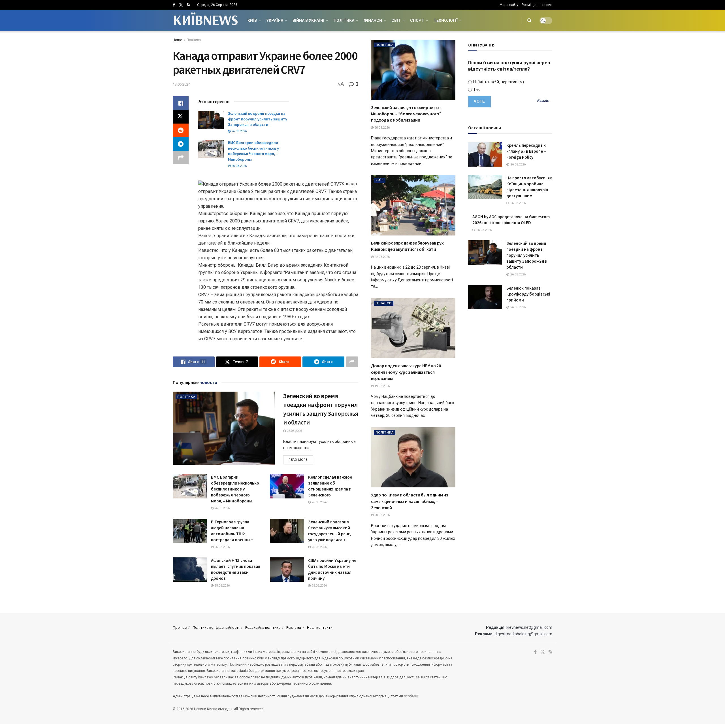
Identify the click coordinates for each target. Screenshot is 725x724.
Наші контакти (319, 627)
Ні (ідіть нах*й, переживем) (498, 82)
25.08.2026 (319, 547)
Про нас (180, 627)
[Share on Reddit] (181, 130)
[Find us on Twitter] (181, 5)
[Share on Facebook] (181, 103)
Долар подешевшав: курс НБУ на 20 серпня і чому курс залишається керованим (406, 372)
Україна (274, 20)
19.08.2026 (382, 386)
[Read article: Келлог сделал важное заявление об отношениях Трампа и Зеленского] (287, 486)
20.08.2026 (382, 127)
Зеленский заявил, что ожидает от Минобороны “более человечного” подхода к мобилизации (406, 114)
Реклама (293, 627)
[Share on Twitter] (181, 117)
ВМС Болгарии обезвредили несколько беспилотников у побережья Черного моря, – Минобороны (253, 151)
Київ (252, 20)
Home (177, 40)
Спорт (417, 20)
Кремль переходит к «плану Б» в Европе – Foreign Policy (526, 151)
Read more (301, 460)
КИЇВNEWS (205, 20)
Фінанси (373, 20)
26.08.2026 (239, 131)
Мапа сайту (509, 5)
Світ (396, 20)
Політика (344, 20)
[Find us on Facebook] (174, 5)
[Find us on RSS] (188, 5)
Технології (446, 20)
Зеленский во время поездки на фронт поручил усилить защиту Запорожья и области (257, 119)
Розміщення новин (537, 5)
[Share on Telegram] (181, 144)
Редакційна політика (262, 627)
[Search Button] (529, 20)
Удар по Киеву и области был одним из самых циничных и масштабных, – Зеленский (409, 501)
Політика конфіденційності (216, 627)
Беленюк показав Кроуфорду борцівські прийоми (528, 294)
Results (543, 101)
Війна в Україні (308, 20)
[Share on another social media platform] (181, 157)
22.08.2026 (382, 257)
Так (476, 89)
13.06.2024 (181, 84)
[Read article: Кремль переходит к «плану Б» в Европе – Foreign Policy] (485, 154)
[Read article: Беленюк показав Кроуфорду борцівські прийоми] (485, 297)
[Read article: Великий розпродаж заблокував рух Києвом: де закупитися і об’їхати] (413, 205)
